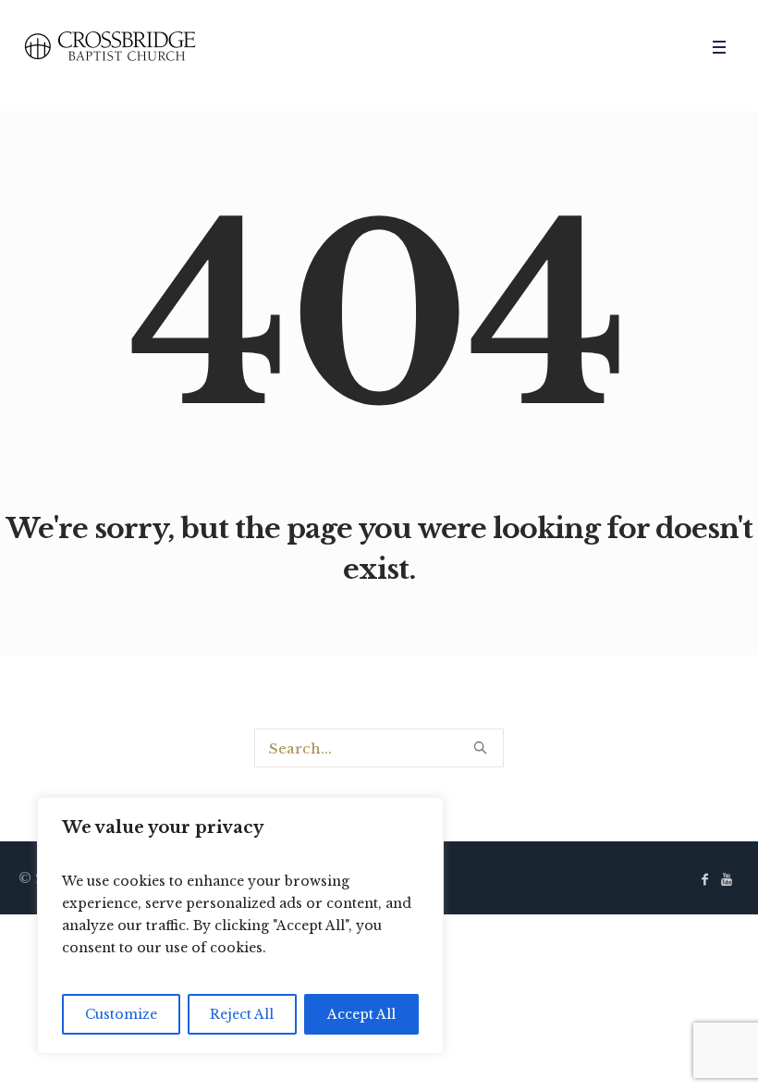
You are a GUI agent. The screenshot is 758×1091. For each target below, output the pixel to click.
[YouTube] (726, 879)
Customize (121, 1014)
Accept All (361, 1014)
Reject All (242, 1014)
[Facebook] (704, 879)
